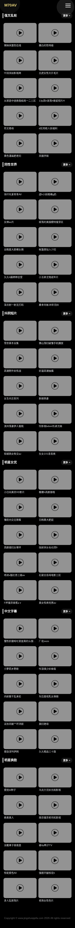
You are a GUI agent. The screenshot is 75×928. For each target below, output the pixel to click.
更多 (66, 15)
